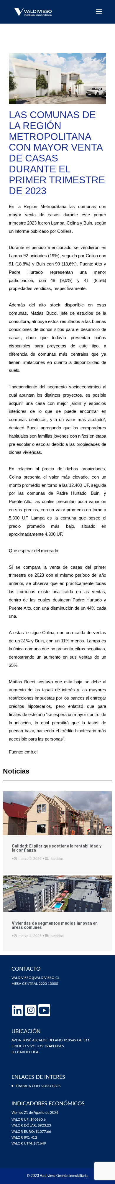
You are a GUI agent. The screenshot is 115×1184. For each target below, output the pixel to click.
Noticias (57, 858)
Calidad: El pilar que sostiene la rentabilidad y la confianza (56, 848)
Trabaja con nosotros (38, 1086)
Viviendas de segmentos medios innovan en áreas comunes (55, 925)
